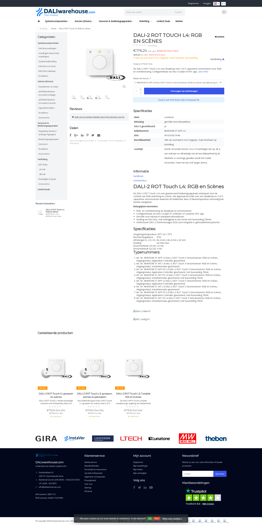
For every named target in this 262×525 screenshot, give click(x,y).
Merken (179, 21)
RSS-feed (88, 491)
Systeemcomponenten (56, 21)
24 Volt (42, 169)
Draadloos (43, 76)
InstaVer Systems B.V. (58, 466)
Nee (157, 518)
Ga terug (43, 28)
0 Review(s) (152, 45)
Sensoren (43, 144)
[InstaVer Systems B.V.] (74, 438)
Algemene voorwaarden (94, 476)
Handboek (138, 176)
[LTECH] (131, 438)
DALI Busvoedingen (47, 48)
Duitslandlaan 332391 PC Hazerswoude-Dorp (51, 474)
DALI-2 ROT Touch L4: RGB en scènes (55, 211)
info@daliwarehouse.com (50, 487)
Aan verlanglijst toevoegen (82, 140)
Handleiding (216, 59)
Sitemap (87, 487)
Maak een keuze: (142, 78)
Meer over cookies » (172, 518)
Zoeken (178, 12)
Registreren (193, 3)
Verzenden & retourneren (95, 469)
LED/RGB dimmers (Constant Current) (47, 101)
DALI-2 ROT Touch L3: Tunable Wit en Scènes (133, 395)
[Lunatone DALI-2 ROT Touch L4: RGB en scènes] (39, 212)
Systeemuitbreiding (47, 61)
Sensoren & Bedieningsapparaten (115, 21)
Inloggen (207, 3)
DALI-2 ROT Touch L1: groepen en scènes (56, 395)
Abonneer (220, 473)
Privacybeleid (90, 480)
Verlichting (144, 21)
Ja (150, 518)
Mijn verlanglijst (139, 473)
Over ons (88, 484)
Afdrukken (74, 143)
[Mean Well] (187, 438)
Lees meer (203, 71)
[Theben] (216, 438)
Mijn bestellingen (140, 466)
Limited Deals (163, 21)
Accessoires (44, 117)
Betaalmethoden (91, 466)
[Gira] (46, 438)
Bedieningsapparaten (49, 139)
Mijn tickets (138, 469)
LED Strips (43, 164)
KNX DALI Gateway (47, 71)
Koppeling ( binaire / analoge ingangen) (48, 133)
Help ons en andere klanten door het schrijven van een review (102, 117)
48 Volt (42, 174)
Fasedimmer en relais (48, 86)
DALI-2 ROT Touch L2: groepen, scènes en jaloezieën (94, 395)
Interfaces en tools (47, 66)
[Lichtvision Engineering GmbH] (102, 438)
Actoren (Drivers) (83, 21)
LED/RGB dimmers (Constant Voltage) (47, 93)
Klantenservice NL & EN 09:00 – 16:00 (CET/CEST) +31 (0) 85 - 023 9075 (59, 481)
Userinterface (139, 180)
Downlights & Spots (47, 179)
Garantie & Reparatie (93, 473)
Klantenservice (90, 462)
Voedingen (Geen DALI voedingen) (49, 55)
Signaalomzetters (47, 107)
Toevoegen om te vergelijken (110, 140)
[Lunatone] (218, 36)
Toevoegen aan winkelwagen (184, 91)
